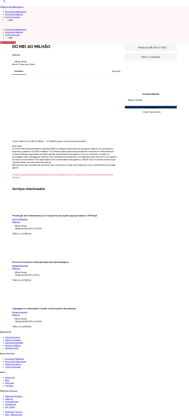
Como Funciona (12, 17)
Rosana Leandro (20, 312)
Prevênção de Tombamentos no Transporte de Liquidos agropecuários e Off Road (54, 215)
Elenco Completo (13, 340)
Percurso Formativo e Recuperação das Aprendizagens (40, 262)
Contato (9, 385)
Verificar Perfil (11, 348)
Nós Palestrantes (13, 414)
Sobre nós (10, 377)
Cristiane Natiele (150, 94)
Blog (7, 380)
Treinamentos (11, 401)
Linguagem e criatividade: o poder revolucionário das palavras (44, 308)
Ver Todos (10, 407)
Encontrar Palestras (14, 358)
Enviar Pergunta (151, 107)
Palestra (16, 54)
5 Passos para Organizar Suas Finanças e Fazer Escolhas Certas (42, 174)
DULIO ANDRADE (20, 219)
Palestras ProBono (13, 396)
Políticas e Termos (13, 412)
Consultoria (10, 404)
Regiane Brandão (20, 265)
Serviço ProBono (13, 345)
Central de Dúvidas (14, 342)
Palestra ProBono (13, 364)
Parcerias (9, 383)
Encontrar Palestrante (15, 11)
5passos (16, 177)
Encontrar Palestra (14, 14)
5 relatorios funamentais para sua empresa (93, 174)
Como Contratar (13, 367)
